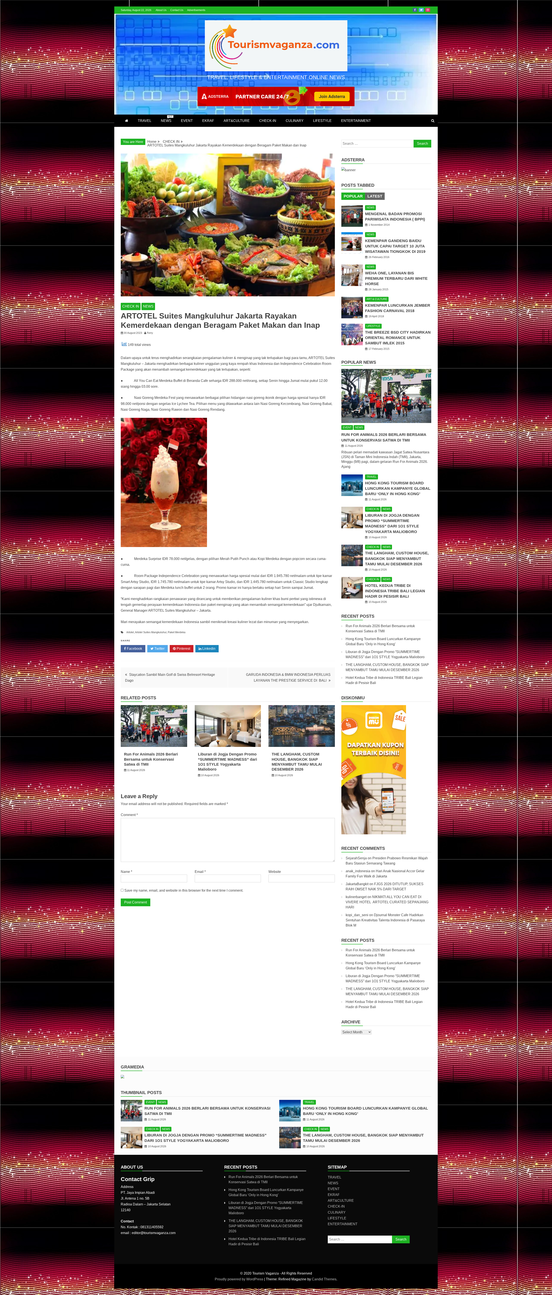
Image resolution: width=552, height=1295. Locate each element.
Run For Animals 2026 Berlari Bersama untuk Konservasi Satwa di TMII (151, 759)
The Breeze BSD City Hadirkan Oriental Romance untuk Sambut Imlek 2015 (398, 337)
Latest (374, 196)
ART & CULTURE (377, 299)
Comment (129, 815)
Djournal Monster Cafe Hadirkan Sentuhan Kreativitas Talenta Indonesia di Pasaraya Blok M (385, 920)
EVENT (187, 121)
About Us (161, 10)
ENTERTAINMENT (356, 121)
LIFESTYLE (322, 121)
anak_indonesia (358, 871)
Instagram (427, 10)
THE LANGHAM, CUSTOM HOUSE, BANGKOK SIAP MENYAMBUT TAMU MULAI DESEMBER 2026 (397, 558)
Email (200, 872)
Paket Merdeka (176, 632)
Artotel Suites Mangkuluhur (150, 632)
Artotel (130, 632)
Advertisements (196, 10)
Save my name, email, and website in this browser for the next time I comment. (183, 890)
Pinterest (183, 648)
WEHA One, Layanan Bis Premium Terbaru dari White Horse (396, 278)
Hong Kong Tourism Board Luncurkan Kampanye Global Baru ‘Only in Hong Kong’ (397, 488)
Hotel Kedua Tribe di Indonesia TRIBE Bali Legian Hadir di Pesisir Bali (395, 591)
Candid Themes (324, 1279)
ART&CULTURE (237, 121)
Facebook (415, 10)
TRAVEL (144, 121)
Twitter (421, 10)
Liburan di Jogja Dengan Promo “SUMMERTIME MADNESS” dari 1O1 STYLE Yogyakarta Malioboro (266, 1208)
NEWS (166, 119)
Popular (353, 196)
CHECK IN (130, 306)
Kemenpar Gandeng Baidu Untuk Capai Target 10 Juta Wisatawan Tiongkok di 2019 (395, 246)
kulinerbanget (356, 897)
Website (274, 872)
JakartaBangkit (357, 884)
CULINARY (295, 121)
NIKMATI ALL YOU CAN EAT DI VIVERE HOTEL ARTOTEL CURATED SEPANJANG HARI (387, 902)
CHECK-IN (267, 121)
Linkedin (208, 648)
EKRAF (208, 121)
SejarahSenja (356, 858)
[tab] (353, 196)
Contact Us (176, 10)
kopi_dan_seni (357, 915)
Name (126, 872)
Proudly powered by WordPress (239, 1279)
